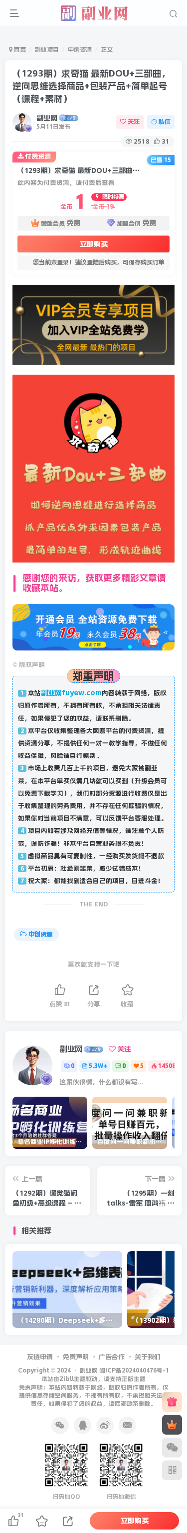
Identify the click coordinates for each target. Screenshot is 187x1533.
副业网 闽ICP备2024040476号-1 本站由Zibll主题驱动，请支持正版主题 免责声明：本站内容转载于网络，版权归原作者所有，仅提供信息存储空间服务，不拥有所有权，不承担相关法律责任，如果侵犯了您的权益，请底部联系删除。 (94, 1387)
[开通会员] (172, 1425)
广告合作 (112, 1357)
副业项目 (47, 50)
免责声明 (76, 1357)
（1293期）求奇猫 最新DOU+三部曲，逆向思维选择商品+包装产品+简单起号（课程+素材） (91, 86)
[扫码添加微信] (172, 1447)
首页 (19, 50)
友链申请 (40, 1357)
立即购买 (94, 244)
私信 (165, 122)
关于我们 (148, 1357)
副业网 (46, 117)
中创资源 (80, 50)
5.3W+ (98, 1066)
